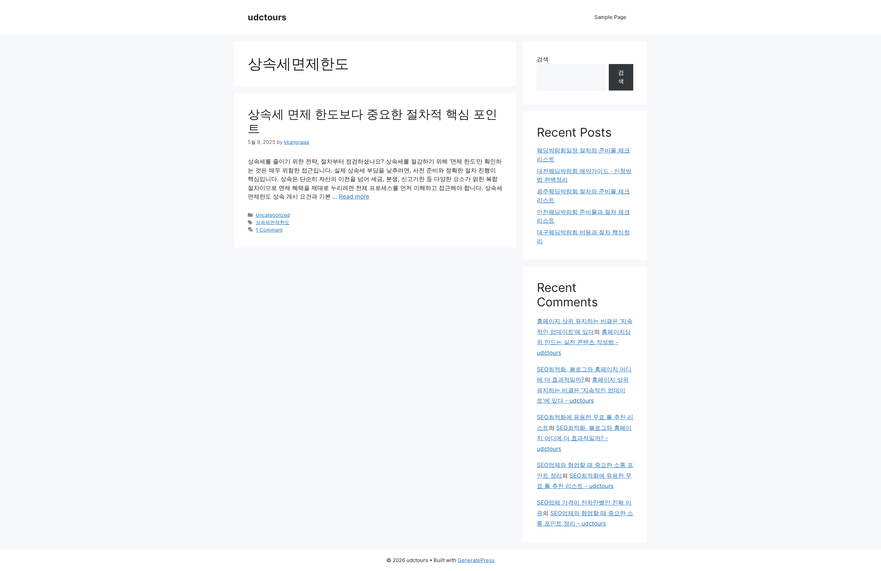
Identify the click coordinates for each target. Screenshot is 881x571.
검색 (543, 59)
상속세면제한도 (272, 222)
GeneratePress (476, 560)
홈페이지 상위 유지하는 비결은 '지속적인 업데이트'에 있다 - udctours (583, 390)
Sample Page (610, 17)
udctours (267, 17)
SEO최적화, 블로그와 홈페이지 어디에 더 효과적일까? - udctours (584, 438)
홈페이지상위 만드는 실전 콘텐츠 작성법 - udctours (584, 342)
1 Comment (269, 230)
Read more (354, 196)
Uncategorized (273, 215)
